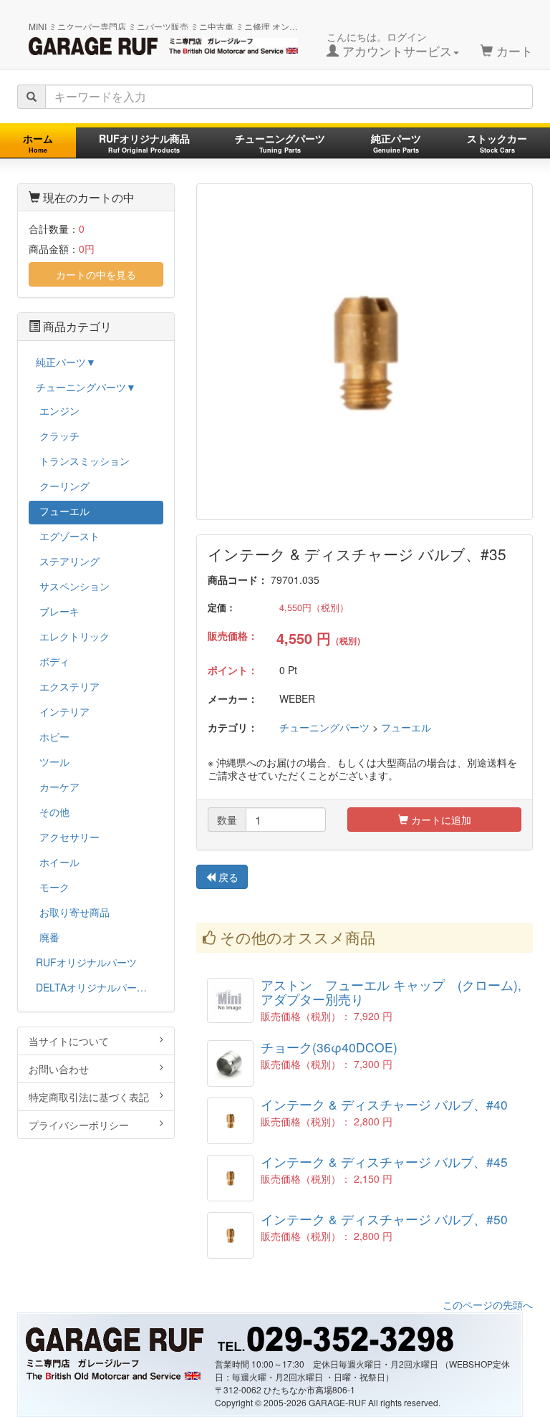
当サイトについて (69, 1041)
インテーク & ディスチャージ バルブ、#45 (384, 1162)
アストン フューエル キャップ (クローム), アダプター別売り (397, 991)
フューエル (406, 727)
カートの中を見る (96, 274)
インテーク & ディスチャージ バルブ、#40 (384, 1104)
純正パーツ (396, 143)
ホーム (38, 143)
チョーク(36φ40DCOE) (329, 1047)
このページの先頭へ (488, 1304)
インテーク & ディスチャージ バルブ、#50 (384, 1219)
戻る (227, 877)
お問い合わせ (59, 1069)
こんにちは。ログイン (389, 44)
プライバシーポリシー (79, 1125)
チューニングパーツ (280, 143)
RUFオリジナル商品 (144, 143)
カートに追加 (439, 819)
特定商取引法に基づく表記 (89, 1097)
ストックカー (497, 143)
